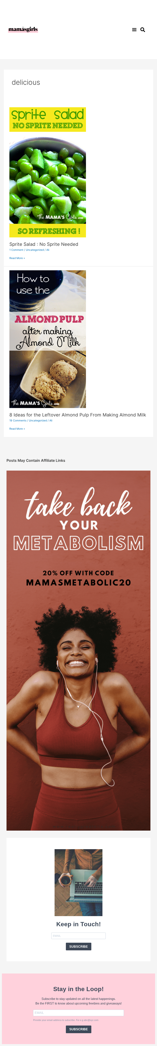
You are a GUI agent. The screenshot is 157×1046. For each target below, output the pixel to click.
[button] (134, 29)
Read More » (17, 258)
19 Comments (17, 420)
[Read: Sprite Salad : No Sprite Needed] (47, 168)
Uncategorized (35, 249)
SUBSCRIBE (78, 946)
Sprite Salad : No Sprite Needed (43, 244)
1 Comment (16, 249)
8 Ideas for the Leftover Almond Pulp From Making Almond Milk (77, 415)
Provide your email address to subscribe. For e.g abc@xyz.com (65, 1020)
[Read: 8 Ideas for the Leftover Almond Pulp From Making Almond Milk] (47, 339)
